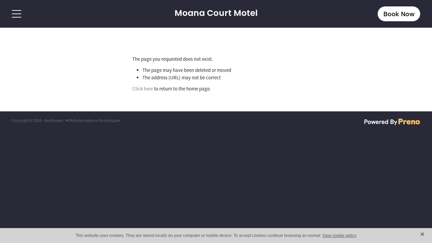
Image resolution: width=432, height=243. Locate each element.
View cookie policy (339, 235)
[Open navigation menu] (63, 14)
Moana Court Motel (216, 14)
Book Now (398, 14)
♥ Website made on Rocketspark (93, 120)
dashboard (53, 120)
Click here (142, 88)
